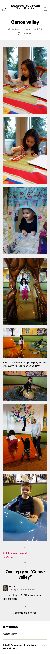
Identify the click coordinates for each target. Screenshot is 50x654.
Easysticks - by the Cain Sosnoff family (25, 7)
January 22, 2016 (34, 29)
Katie (17, 29)
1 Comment (26, 33)
